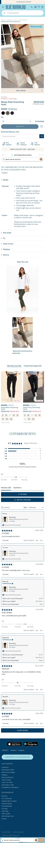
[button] (9, 108)
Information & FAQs (8, 769)
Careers (4, 818)
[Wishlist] (39, 6)
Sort (25, 507)
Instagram (21, 750)
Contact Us (5, 767)
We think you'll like (14, 366)
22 (11, 419)
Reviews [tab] (6, 488)
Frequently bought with (33, 366)
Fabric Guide (6, 813)
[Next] (41, 52)
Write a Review (27, 500)
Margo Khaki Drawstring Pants (18, 703)
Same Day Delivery (8, 777)
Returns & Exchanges (8, 772)
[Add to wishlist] (19, 374)
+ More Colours (5, 422)
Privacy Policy (6, 832)
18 (3, 419)
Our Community (7, 798)
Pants (15, 20)
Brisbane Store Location (9, 801)
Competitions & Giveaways (10, 787)
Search (3, 13)
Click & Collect (6, 780)
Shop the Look (35, 26)
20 (7, 419)
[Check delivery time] (41, 136)
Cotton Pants (22, 20)
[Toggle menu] (3, 7)
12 (10, 415)
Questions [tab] (17, 488)
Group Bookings (7, 806)
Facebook (13, 750)
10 (6, 415)
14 (13, 415)
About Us (4, 796)
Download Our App (8, 785)
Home (3, 20)
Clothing (9, 20)
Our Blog (4, 808)
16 (17, 415)
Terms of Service (18, 832)
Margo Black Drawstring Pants (9, 408)
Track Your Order (7, 782)
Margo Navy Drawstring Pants (31, 408)
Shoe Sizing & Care (8, 816)
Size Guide (5, 811)
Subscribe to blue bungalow (17, 757)
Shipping (4, 775)
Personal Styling (7, 803)
